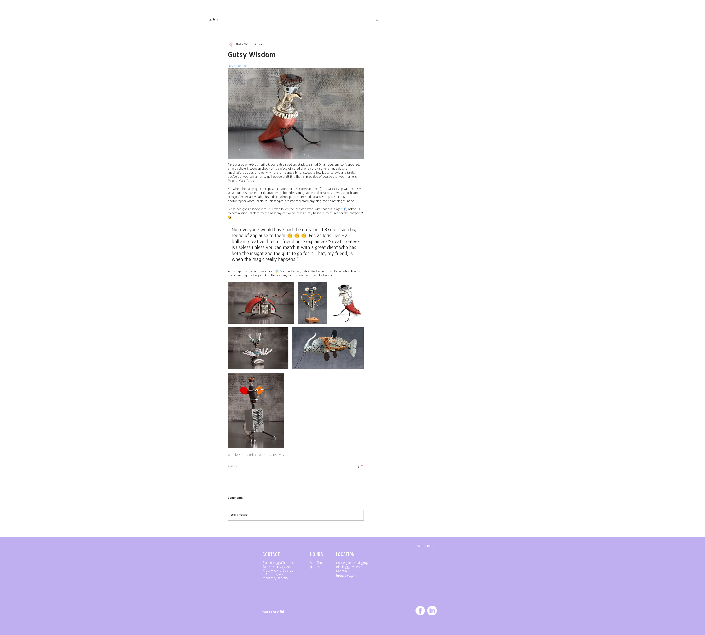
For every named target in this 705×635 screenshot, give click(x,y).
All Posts (213, 19)
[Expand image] (296, 113)
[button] (377, 19)
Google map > (346, 575)
